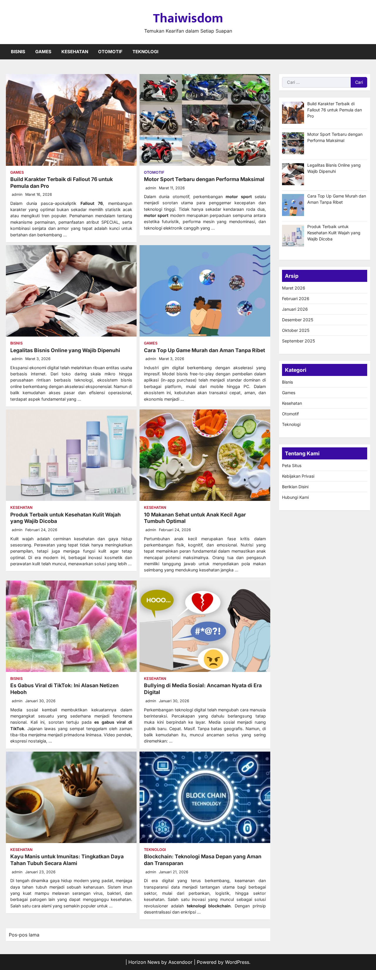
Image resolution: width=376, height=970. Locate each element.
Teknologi (145, 51)
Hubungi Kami (295, 497)
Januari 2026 (295, 309)
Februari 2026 (295, 298)
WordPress (237, 962)
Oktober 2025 (295, 330)
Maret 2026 (293, 287)
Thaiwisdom (188, 18)
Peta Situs (291, 465)
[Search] (365, 51)
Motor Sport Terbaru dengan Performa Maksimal (204, 179)
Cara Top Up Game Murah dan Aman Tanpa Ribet (204, 350)
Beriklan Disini (295, 486)
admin (17, 194)
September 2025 (298, 340)
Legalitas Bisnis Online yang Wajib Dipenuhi (65, 350)
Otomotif (110, 51)
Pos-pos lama (24, 935)
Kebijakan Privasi (298, 476)
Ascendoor (180, 962)
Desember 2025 (297, 319)
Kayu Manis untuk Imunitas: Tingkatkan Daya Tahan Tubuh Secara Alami (67, 859)
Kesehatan (74, 51)
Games (43, 51)
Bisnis (18, 51)
